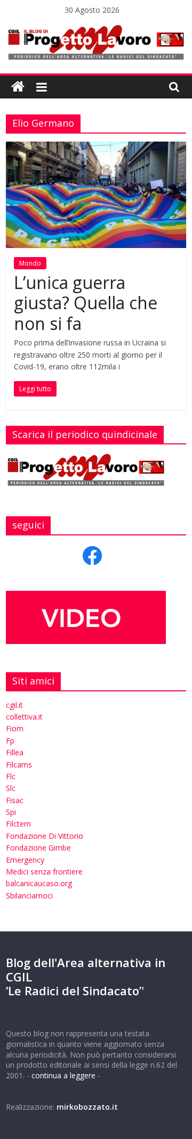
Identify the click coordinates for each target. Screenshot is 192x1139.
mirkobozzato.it (87, 1107)
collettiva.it (24, 717)
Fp (10, 741)
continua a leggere (63, 1075)
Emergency (25, 860)
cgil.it (14, 705)
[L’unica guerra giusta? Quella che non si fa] (96, 148)
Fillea (14, 752)
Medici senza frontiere (44, 871)
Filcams (19, 765)
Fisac (14, 800)
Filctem (18, 824)
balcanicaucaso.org (39, 883)
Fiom (14, 728)
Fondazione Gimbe (38, 848)
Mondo (30, 263)
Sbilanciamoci (29, 895)
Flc (10, 776)
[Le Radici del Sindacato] (18, 87)
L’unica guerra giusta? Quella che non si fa (85, 303)
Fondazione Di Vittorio (44, 836)
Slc (10, 788)
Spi (11, 812)
